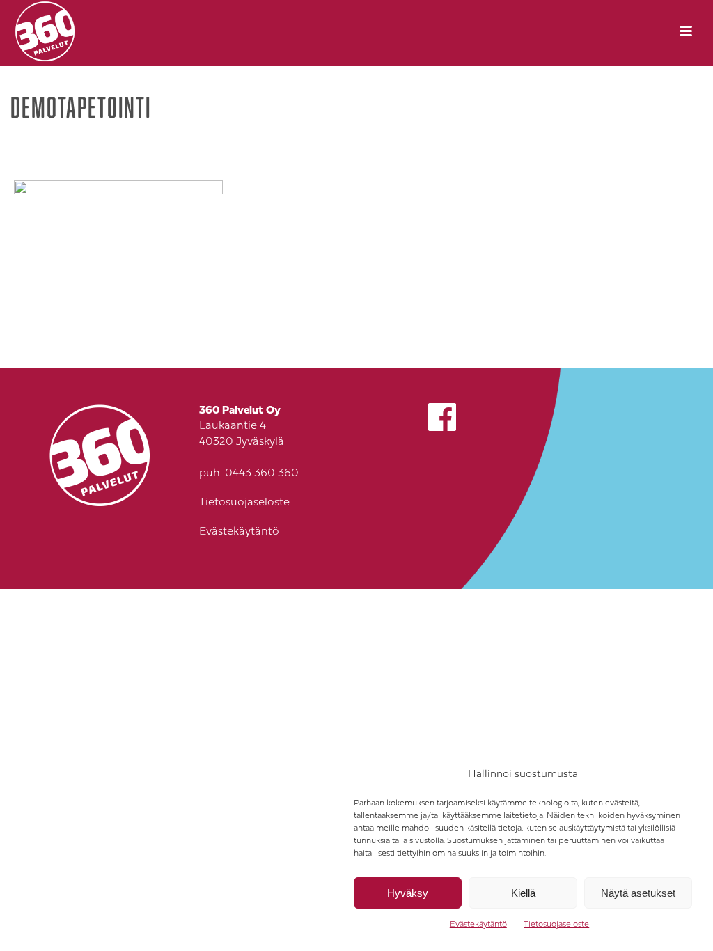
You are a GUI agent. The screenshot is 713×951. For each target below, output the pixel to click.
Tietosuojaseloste (556, 924)
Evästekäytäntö (478, 924)
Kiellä (523, 893)
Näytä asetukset (638, 893)
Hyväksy (407, 893)
